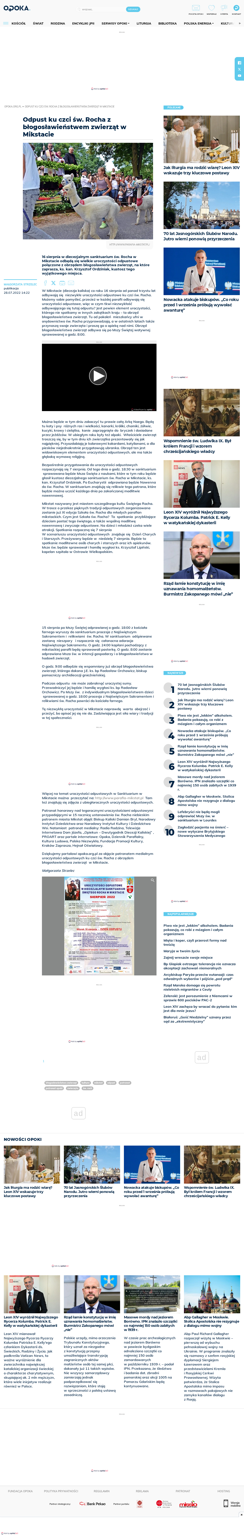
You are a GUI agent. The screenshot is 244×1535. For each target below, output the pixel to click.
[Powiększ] (153, 880)
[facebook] (239, 62)
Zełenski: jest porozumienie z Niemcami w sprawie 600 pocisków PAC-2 (198, 998)
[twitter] (239, 69)
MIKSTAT (98, 1082)
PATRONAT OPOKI (54, 1088)
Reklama (142, 1491)
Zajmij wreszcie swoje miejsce (188, 957)
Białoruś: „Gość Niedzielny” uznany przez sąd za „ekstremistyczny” (197, 1019)
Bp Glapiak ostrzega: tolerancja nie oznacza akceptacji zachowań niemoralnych (200, 966)
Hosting (224, 1491)
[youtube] (239, 75)
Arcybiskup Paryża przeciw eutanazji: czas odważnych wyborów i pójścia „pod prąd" (199, 976)
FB (46, 283)
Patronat (183, 1491)
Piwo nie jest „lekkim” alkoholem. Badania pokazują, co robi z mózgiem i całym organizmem (198, 929)
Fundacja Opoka (20, 1491)
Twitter (54, 283)
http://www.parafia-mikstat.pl (119, 798)
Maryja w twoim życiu (182, 951)
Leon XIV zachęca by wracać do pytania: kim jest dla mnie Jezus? (200, 1008)
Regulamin (102, 1491)
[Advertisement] (122, 60)
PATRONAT (125, 1082)
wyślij (71, 283)
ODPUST (111, 1082)
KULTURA (86, 1082)
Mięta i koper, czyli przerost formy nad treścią (195, 942)
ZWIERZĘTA (72, 1088)
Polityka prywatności (61, 1491)
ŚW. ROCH (87, 1088)
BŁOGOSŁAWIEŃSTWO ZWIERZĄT (61, 1082)
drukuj (63, 283)
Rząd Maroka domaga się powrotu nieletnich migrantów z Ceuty (192, 987)
